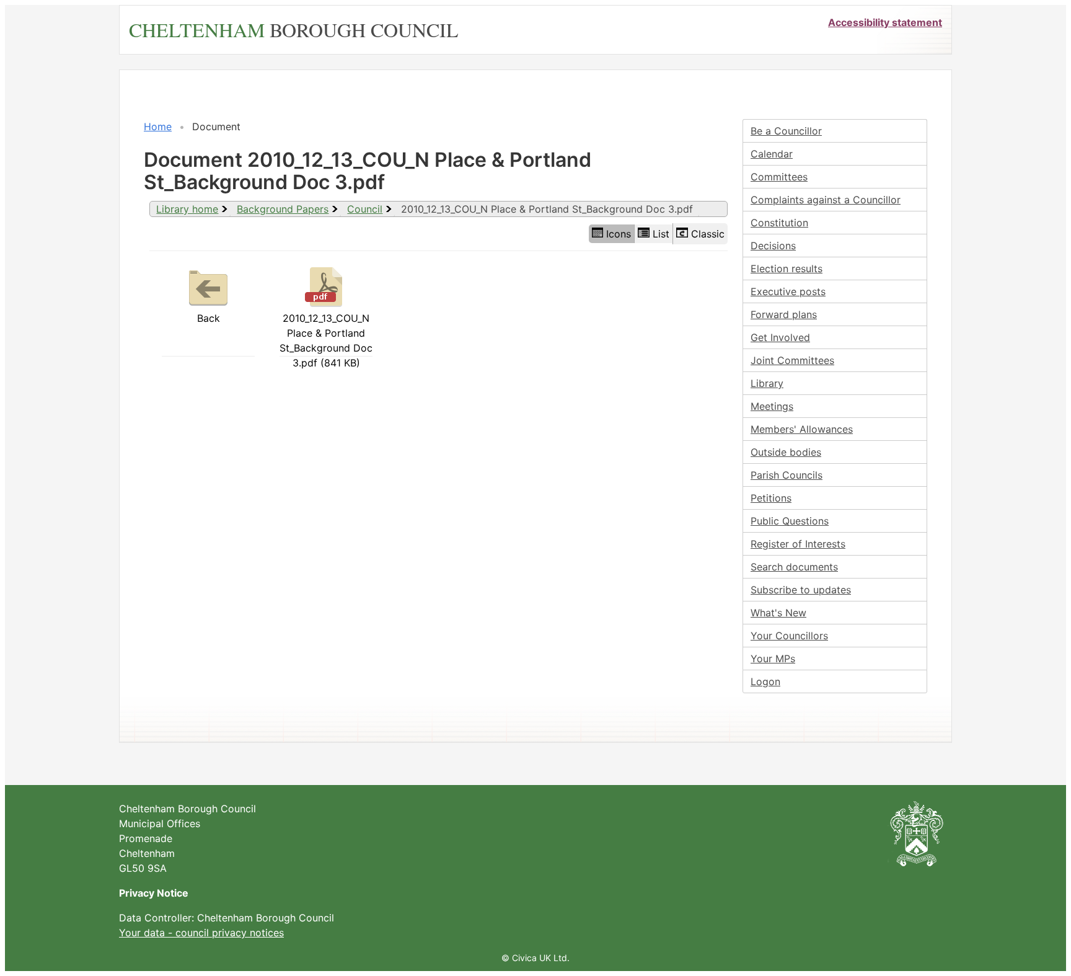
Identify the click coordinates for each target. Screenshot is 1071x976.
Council (364, 209)
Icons (618, 234)
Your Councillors (789, 635)
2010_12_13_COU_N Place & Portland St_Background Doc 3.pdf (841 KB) (326, 340)
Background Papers (282, 209)
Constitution (779, 222)
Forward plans (784, 314)
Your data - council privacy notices (201, 932)
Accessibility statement (885, 22)
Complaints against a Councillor (826, 199)
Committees (779, 177)
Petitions (771, 498)
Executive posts (788, 291)
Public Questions (790, 521)
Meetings (772, 406)
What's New (778, 612)
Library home (187, 209)
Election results (786, 268)
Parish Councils (786, 475)
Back (208, 318)
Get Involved (780, 337)
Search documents (794, 567)
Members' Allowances (802, 429)
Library (767, 383)
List (661, 234)
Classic (708, 234)
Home (158, 126)
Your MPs (773, 658)
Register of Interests (798, 544)
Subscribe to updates (801, 589)
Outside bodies (786, 452)
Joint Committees (792, 360)
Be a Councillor (786, 131)
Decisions (773, 245)
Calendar (772, 154)
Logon (765, 681)
